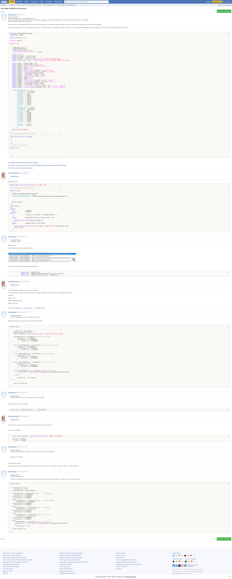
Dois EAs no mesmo (28, 308)
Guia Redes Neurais (50, 5)
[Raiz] (1, 11)
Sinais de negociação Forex (11, 564)
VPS (41, 1)
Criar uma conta (217, 2)
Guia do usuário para (70, 560)
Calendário (62, 5)
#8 (26, 471)
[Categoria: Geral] (3, 11)
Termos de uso (120, 557)
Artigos (4, 5)
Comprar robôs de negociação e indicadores (16, 562)
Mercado (19, 1)
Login (209, 2)
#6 (28, 416)
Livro (40, 5)
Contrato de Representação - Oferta (126, 562)
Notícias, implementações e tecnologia (71, 557)
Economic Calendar (190, 559)
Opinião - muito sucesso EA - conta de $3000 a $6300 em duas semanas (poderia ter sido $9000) (38, 165)
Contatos (118, 568)
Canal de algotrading (226, 5)
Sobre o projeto (120, 553)
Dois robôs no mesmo (40, 308)
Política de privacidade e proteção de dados (128, 564)
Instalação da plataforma (67, 571)
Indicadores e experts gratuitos (12, 555)
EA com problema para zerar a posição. (21, 168)
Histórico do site (120, 555)
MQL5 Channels (177, 559)
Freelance (34, 1)
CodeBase (12, 5)
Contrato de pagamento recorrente (126, 560)
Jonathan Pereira (13, 173)
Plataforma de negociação (71, 553)
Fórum (12, 1)
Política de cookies (131, 576)
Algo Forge (21, 5)
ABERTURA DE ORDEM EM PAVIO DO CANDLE (24, 162)
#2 (26, 236)
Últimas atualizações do (70, 555)
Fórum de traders (8, 568)
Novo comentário (225, 11)
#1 (28, 173)
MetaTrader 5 (176, 553)
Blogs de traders (7, 571)
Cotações (49, 1)
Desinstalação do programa (67, 573)
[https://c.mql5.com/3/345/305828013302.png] (42, 257)
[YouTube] (182, 565)
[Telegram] (176, 565)
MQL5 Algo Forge (65, 566)
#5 (26, 392)
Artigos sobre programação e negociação (15, 557)
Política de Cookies (121, 566)
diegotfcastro (12, 14)
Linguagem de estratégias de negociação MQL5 (73, 562)
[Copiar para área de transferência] (228, 34)
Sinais (27, 1)
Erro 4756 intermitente (16, 308)
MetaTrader (58, 1)
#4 (26, 312)
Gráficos (5, 573)
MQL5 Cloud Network (66, 564)
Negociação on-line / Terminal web (13, 553)
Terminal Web (71, 5)
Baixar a (66, 568)
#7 (26, 446)
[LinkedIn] (185, 565)
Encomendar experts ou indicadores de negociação (18, 560)
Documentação (32, 5)
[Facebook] (174, 565)
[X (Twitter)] (179, 565)
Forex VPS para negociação (11, 566)
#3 (28, 281)
